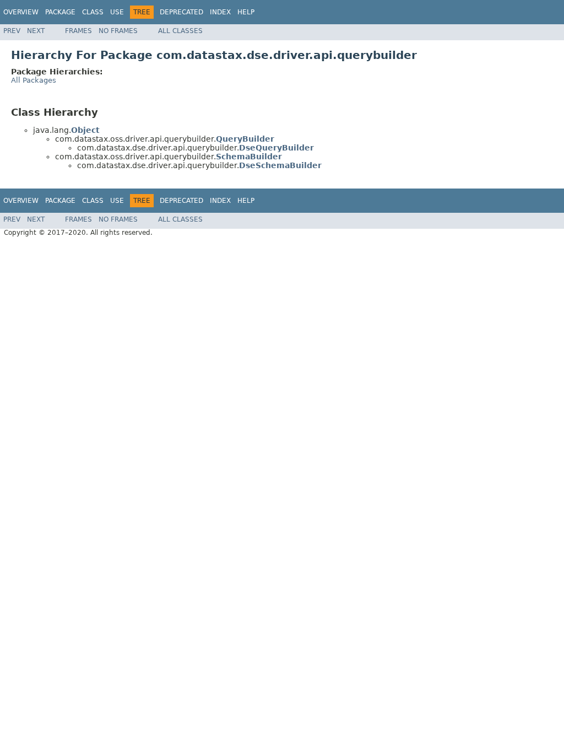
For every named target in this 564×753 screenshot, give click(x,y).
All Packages (33, 80)
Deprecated (181, 12)
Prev (11, 31)
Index (220, 12)
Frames (78, 31)
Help (245, 12)
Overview (21, 12)
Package (60, 12)
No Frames (118, 31)
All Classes (180, 31)
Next (36, 31)
